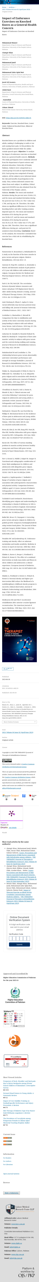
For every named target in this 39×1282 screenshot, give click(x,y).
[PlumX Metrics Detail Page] (11, 813)
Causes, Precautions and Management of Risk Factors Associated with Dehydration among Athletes (21, 855)
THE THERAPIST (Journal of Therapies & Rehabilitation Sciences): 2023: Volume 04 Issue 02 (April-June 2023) (21, 860)
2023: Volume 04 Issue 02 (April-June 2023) (16, 9)
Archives (12, 7)
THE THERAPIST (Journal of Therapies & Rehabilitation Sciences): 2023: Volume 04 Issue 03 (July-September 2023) (21, 879)
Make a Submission (11, 1193)
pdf (8, 669)
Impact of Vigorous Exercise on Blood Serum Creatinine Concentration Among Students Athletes (19, 893)
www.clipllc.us (16, 1243)
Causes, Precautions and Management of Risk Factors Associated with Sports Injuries (20, 872)
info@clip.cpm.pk (16, 1258)
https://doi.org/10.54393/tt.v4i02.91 (18, 118)
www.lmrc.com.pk (18, 1224)
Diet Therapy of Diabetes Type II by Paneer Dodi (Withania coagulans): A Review (19, 1112)
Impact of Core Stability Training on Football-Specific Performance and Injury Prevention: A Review (18, 1103)
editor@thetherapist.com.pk (11, 788)
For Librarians (8, 1164)
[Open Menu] (2, 2)
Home (4, 7)
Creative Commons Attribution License (18, 777)
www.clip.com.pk (17, 1254)
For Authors (7, 1161)
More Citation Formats (11, 722)
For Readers (7, 1158)
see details (12, 827)
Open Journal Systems (11, 1174)
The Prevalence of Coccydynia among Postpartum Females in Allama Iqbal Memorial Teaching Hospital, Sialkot (17, 1120)
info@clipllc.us (15, 1247)
